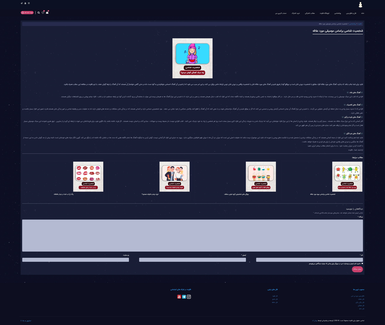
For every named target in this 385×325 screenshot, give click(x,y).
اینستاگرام (29, 3)
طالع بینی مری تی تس (357, 296)
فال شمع (275, 299)
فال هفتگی (361, 305)
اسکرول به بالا (26, 320)
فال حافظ (274, 302)
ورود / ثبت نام (29, 12)
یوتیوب (25, 3)
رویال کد (314, 320)
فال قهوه (275, 296)
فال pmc (361, 309)
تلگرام (22, 3)
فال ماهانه (361, 299)
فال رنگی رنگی (360, 302)
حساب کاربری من (280, 13)
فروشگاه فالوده (324, 13)
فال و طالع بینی (351, 13)
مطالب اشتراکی (310, 13)
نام (361, 255)
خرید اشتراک (296, 13)
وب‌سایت (126, 255)
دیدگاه (360, 217)
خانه (362, 13)
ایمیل (243, 255)
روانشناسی (337, 13)
